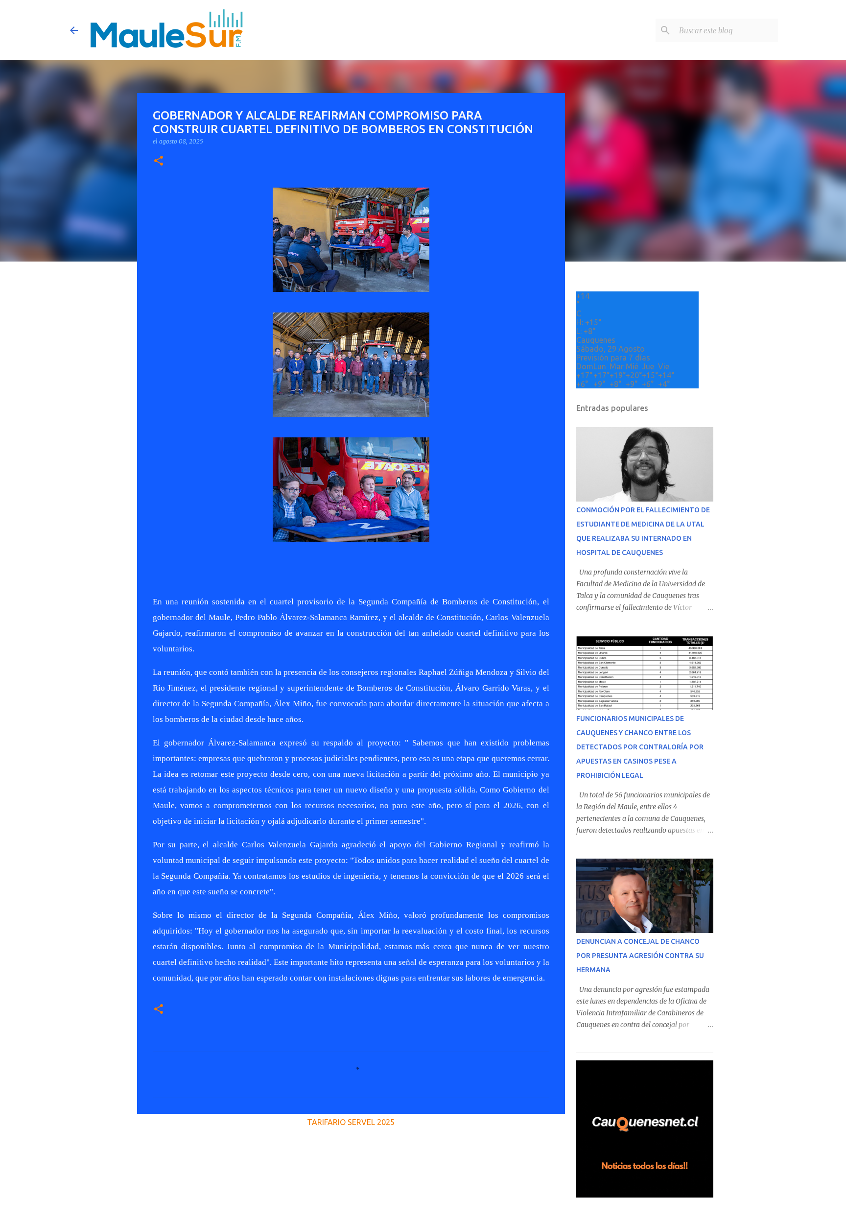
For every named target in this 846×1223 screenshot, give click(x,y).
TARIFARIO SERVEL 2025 (351, 1122)
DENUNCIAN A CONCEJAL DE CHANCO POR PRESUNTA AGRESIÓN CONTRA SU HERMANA (640, 955)
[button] (158, 161)
